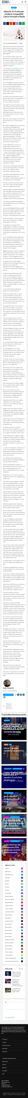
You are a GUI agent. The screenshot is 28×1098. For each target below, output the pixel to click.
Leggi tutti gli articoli (8, 694)
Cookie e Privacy (6, 1045)
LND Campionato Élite (9, 792)
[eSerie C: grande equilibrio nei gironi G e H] (14, 752)
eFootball (4, 1070)
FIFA (10, 744)
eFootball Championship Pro (9, 1058)
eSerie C (6, 744)
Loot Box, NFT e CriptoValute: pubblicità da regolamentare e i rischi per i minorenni (17, 982)
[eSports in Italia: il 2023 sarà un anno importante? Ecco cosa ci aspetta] (8, 973)
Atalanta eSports (8, 768)
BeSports (4, 1067)
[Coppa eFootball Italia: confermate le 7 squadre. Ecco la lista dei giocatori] (14, 776)
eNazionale (5, 1061)
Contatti (4, 1042)
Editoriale (14, 7)
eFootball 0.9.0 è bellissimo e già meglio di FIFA (16, 990)
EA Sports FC (7, 720)
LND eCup (16, 792)
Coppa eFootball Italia (17, 768)
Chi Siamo (4, 1039)
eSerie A (16, 82)
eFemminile (7, 817)
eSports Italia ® (18, 1093)
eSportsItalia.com (15, 68)
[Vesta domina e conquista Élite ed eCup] (14, 801)
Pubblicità (4, 1051)
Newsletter (4, 1048)
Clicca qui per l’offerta (10, 1017)
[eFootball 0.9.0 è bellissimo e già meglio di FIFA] (8, 990)
